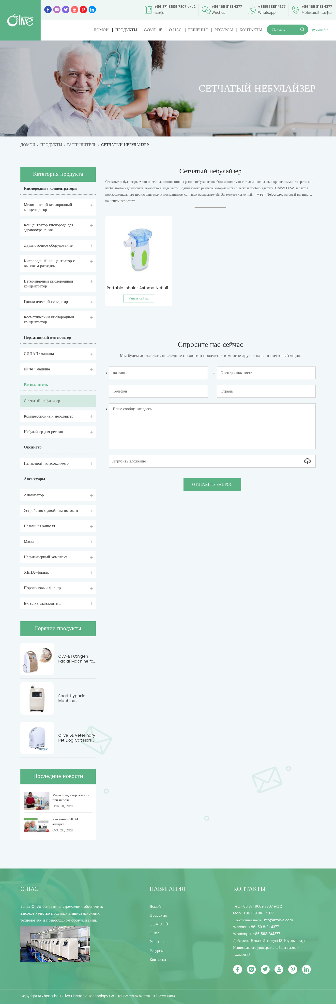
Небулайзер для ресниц (43, 432)
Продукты (126, 30)
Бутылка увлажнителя (42, 603)
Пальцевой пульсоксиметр (46, 463)
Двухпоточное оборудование (48, 245)
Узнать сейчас (138, 298)
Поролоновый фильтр (42, 588)
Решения (198, 30)
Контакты (251, 30)
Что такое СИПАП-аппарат (66, 822)
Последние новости (58, 776)
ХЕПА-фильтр (36, 572)
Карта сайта (166, 996)
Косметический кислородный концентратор (49, 319)
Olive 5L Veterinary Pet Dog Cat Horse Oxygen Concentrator (76, 738)
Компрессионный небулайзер (48, 416)
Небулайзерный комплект (45, 557)
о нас (29, 889)
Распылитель (81, 145)
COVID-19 (153, 30)
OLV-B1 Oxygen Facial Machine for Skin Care (76, 659)
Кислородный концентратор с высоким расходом (49, 263)
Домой (101, 30)
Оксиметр (33, 447)
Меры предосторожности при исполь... (71, 798)
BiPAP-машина (37, 369)
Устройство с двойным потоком (51, 510)
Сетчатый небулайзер (125, 145)
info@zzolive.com (278, 920)
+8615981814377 (272, 7)
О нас (175, 30)
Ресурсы (223, 30)
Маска (29, 541)
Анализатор (34, 495)
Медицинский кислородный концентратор (48, 207)
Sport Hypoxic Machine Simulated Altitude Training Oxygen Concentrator (76, 698)
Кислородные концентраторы (50, 188)
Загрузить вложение (129, 461)
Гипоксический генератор (46, 301)
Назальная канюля (39, 526)
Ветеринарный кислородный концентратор (48, 283)
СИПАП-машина (39, 354)
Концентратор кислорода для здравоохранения (48, 227)
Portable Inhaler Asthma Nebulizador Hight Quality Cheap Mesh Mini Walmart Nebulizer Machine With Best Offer (139, 288)
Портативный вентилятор (47, 337)
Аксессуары (34, 479)
